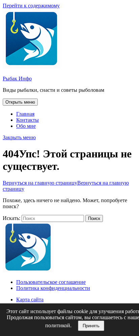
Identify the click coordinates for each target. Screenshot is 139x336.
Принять (91, 325)
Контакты (27, 120)
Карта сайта (30, 299)
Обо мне (26, 126)
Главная (25, 114)
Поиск (94, 218)
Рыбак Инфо (17, 78)
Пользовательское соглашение (51, 282)
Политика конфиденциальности (53, 288)
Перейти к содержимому (31, 5)
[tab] (20, 102)
